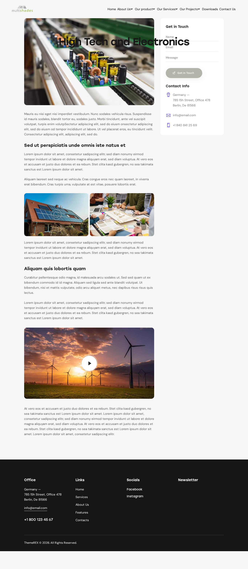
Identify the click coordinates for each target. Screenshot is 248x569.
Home (111, 9)
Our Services (166, 9)
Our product (144, 9)
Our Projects (189, 9)
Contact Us (227, 9)
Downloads (210, 9)
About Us (124, 9)
